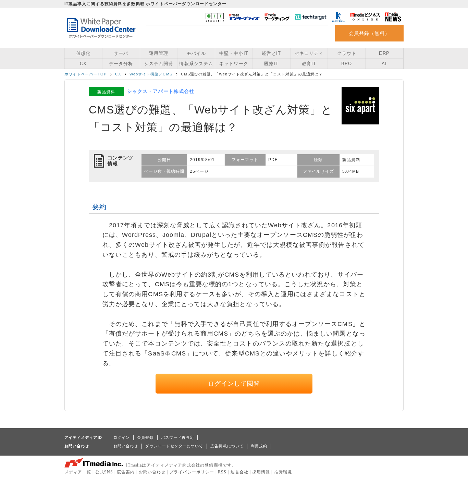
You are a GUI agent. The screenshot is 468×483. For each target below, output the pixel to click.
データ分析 (121, 63)
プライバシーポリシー (191, 472)
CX (83, 63)
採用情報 (261, 472)
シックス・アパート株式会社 (160, 91)
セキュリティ (309, 53)
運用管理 (158, 53)
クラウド (346, 53)
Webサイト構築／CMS (151, 74)
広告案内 (126, 472)
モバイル (196, 53)
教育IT (309, 63)
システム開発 (158, 63)
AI (384, 63)
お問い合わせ (125, 446)
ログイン (121, 437)
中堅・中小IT (233, 53)
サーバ (121, 53)
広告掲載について (227, 446)
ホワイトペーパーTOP (85, 74)
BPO (346, 63)
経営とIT (271, 53)
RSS (222, 472)
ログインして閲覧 (234, 383)
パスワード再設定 (177, 437)
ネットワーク (233, 63)
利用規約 (259, 446)
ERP (384, 53)
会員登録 (145, 437)
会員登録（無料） (369, 33)
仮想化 (83, 53)
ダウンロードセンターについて (174, 446)
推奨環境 (283, 472)
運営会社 (239, 472)
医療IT (271, 63)
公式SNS (104, 472)
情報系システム (196, 63)
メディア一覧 (77, 472)
